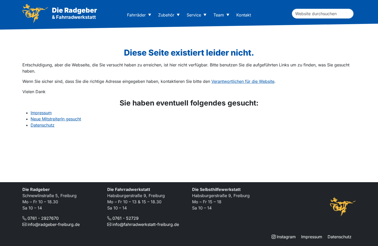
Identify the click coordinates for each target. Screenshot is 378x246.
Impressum (41, 112)
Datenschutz (43, 125)
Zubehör (166, 14)
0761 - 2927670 (43, 218)
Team (218, 14)
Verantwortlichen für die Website (242, 81)
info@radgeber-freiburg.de (54, 224)
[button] (150, 15)
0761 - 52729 (125, 218)
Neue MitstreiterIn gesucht (56, 118)
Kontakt (243, 14)
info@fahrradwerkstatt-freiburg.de (145, 224)
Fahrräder (136, 14)
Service (194, 14)
